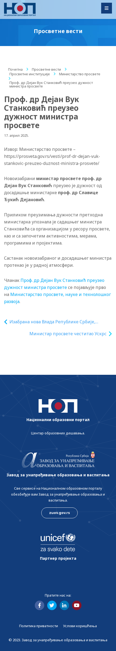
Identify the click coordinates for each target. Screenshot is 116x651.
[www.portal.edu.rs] (20, 9)
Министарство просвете (79, 73)
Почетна (15, 69)
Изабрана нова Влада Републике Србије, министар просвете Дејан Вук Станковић (54, 322)
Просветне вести (46, 69)
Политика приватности (38, 625)
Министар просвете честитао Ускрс (68, 334)
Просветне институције (29, 73)
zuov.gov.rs (59, 512)
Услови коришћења (80, 625)
